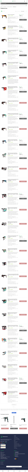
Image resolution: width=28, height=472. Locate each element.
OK (20, 466)
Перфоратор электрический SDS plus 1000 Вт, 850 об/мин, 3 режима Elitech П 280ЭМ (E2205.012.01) (13, 87)
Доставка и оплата (2, 441)
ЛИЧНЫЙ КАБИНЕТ (3, 460)
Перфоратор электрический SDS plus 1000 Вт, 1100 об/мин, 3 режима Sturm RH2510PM (12, 140)
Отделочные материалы (16, 438)
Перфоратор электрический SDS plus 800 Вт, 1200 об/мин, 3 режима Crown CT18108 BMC (13, 275)
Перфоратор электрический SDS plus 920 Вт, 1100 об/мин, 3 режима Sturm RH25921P (13, 76)
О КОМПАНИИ (2, 450)
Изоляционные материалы (17, 439)
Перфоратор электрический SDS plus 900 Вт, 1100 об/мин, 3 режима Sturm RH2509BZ (13, 236)
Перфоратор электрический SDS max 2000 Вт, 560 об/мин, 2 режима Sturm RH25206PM (12, 352)
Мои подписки (2, 464)
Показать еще (13, 404)
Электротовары (15, 448)
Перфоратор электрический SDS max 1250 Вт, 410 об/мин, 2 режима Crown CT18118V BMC (12, 365)
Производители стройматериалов (4, 458)
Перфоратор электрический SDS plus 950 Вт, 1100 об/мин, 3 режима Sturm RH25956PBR (13, 180)
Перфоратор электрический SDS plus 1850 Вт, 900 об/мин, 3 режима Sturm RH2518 (12, 300)
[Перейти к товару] (4, 40)
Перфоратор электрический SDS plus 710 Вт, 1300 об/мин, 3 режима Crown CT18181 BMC (13, 101)
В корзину (23, 19)
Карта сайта (2, 456)
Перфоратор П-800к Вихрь (11, 14)
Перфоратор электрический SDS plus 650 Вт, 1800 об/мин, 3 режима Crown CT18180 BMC (13, 39)
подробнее (13, 412)
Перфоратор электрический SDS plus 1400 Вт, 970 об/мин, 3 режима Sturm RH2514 (12, 208)
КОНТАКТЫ (15, 450)
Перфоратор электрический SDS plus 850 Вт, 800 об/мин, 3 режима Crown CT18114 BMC (13, 167)
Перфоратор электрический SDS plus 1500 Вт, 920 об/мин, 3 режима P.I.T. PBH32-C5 (12, 262)
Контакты (6, 441)
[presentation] (25, 413)
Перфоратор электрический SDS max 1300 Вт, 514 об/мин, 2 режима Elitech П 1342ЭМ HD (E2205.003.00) (13, 379)
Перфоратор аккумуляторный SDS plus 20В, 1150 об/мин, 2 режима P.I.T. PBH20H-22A (13, 194)
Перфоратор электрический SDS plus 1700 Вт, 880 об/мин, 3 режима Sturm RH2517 (12, 288)
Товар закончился (23, 168)
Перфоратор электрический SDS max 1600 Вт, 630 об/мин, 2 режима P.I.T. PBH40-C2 (12, 313)
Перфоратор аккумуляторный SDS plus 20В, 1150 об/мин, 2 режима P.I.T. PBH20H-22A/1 (13, 326)
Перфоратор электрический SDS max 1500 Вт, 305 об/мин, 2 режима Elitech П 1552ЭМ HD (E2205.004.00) (13, 392)
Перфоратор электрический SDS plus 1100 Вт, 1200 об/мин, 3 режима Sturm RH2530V (12, 154)
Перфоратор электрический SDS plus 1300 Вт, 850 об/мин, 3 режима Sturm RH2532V (12, 249)
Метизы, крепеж (15, 441)
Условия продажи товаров (3, 457)
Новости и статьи (2, 455)
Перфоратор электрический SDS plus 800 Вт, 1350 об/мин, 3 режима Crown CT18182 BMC (13, 127)
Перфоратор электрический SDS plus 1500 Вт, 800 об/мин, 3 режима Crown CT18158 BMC (12, 222)
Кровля (15, 440)
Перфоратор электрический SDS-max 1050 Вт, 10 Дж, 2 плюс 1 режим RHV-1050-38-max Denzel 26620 (13, 27)
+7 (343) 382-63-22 (16, 452)
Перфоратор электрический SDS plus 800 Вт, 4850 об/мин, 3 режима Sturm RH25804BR (13, 51)
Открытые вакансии (3, 454)
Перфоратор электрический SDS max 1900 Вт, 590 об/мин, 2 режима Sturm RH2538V (12, 339)
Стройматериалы (16, 437)
